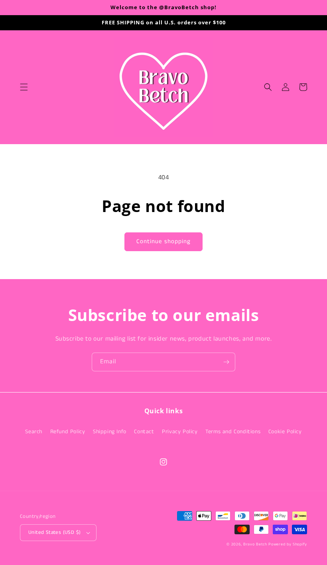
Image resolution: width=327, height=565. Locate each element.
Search (33, 432)
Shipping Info (109, 432)
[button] (24, 87)
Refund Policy (67, 432)
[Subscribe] (226, 362)
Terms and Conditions (232, 432)
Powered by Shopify (287, 544)
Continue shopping (163, 241)
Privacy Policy (179, 432)
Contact (144, 432)
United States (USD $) (54, 532)
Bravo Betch (255, 544)
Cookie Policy (285, 432)
